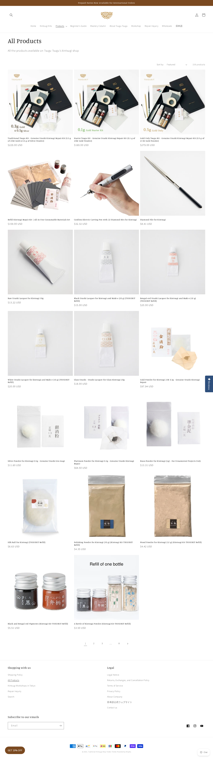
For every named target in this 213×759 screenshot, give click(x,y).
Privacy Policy (113, 691)
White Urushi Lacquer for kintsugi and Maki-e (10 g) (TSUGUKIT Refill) (39, 381)
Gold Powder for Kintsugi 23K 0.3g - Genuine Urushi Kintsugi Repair (170, 381)
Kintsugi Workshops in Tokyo (21, 685)
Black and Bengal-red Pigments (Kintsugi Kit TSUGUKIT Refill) (38, 623)
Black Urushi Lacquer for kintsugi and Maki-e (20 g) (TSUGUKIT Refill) (104, 299)
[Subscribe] (60, 725)
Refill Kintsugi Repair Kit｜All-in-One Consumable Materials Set (39, 219)
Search (11, 696)
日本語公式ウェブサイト (119, 702)
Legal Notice (113, 674)
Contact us (112, 707)
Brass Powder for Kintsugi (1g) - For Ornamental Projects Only (170, 461)
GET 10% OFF (15, 750)
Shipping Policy (15, 674)
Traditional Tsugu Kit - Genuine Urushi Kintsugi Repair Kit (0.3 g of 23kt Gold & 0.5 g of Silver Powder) (39, 139)
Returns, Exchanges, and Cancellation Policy (128, 680)
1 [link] (85, 643)
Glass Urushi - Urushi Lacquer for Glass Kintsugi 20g (99, 379)
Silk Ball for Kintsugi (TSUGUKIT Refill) (27, 542)
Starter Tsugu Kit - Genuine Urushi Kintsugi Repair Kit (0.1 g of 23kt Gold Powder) (104, 139)
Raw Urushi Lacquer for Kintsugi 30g (26, 298)
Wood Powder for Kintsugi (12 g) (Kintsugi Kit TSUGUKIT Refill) (171, 542)
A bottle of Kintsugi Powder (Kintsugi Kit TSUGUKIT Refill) (102, 623)
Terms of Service (115, 685)
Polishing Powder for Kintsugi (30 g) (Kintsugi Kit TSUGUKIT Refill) (103, 543)
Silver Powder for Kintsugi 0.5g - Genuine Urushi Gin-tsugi (36, 461)
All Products (13, 680)
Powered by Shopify (124, 752)
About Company (114, 696)
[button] (11, 15)
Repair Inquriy (14, 691)
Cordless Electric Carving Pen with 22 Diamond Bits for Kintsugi (105, 219)
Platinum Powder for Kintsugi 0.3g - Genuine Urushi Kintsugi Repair (104, 462)
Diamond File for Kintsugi (153, 219)
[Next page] (127, 643)
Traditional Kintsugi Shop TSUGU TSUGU (102, 752)
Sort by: (160, 64)
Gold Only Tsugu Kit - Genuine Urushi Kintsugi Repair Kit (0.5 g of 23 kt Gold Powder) (172, 139)
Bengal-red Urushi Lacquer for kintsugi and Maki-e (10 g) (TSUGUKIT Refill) (168, 299)
